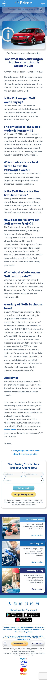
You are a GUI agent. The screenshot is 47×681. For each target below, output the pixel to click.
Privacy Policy (30, 505)
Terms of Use (35, 502)
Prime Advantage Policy (24, 632)
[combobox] (23, 480)
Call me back (23, 488)
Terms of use (39, 627)
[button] (4, 3)
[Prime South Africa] (23, 3)
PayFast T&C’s (38, 629)
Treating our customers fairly (14, 627)
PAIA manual (7, 629)
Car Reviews (13, 53)
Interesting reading (30, 53)
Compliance (29, 627)
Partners (28, 629)
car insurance (10, 429)
